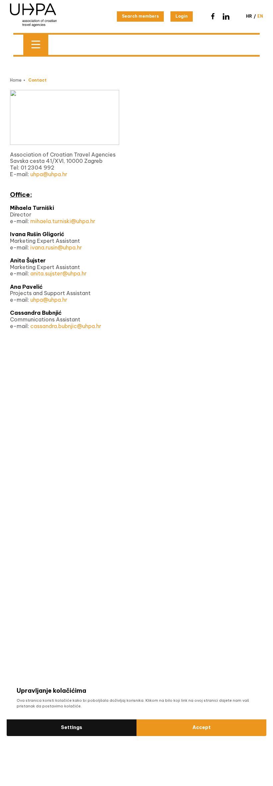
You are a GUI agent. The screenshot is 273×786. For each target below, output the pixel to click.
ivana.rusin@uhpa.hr (56, 247)
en (260, 16)
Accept (201, 727)
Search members (140, 16)
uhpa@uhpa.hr (48, 174)
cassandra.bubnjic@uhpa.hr (65, 326)
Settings (71, 727)
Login (181, 16)
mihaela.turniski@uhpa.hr (62, 221)
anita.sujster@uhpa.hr (58, 273)
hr (249, 16)
